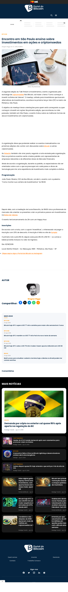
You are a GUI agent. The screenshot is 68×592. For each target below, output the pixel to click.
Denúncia (56, 557)
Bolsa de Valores (11, 215)
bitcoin (47, 146)
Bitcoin (4, 34)
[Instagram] (34, 573)
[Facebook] (24, 573)
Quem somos (12, 557)
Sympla (54, 232)
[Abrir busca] (51, 15)
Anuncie (34, 557)
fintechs (7, 153)
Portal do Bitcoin (34, 8)
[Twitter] (29, 573)
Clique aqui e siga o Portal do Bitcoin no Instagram (22, 253)
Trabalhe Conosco (34, 561)
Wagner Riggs (34, 299)
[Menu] (56, 15)
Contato (12, 561)
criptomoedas (18, 94)
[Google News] (44, 573)
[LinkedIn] (39, 573)
